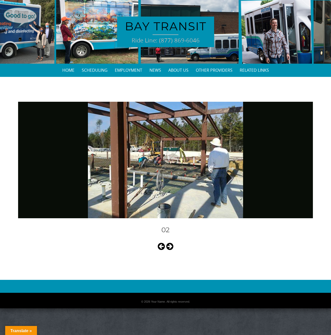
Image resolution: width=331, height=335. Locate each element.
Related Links (254, 70)
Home (68, 70)
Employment (128, 70)
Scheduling (95, 70)
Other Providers (214, 70)
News (155, 70)
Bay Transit (165, 26)
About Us (178, 70)
